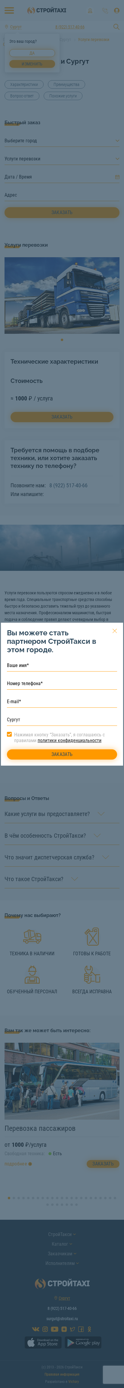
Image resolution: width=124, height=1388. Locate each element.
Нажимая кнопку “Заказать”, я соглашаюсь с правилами (59, 737)
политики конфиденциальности (69, 740)
